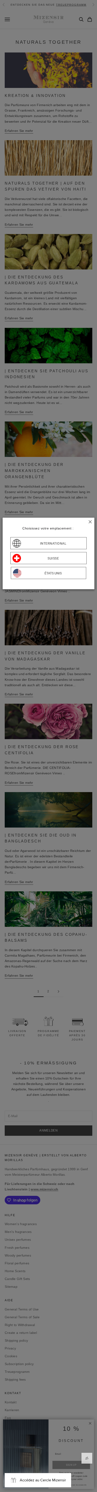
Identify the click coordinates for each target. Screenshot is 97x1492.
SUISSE (53, 558)
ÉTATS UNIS (53, 573)
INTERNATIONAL (53, 543)
